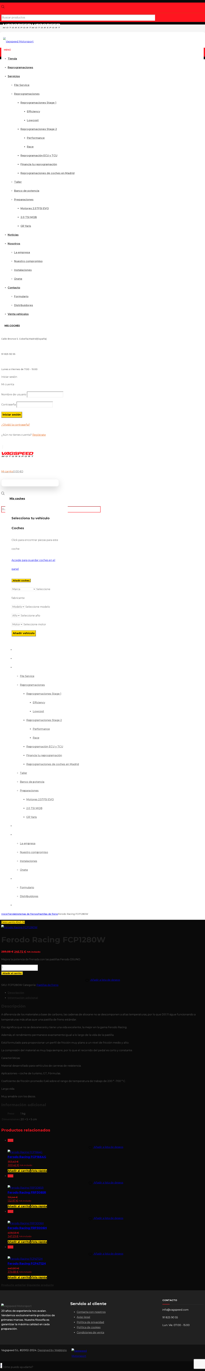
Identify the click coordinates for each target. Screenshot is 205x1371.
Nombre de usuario (13, 394)
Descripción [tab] (16, 992)
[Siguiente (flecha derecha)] (199, 685)
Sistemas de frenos (27, 914)
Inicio (4, 914)
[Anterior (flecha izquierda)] (5, 685)
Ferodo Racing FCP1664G (27, 1157)
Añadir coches (21, 580)
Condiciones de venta (90, 1332)
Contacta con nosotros (91, 1312)
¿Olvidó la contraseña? (15, 424)
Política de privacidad (90, 1322)
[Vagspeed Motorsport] (31, 27)
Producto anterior (13, 1285)
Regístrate (39, 434)
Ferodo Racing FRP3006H (27, 1228)
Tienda (12, 914)
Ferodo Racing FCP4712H (27, 1263)
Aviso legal (83, 1317)
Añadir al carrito (12, 973)
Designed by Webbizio (52, 1350)
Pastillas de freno (48, 914)
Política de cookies (88, 1327)
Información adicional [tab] (23, 997)
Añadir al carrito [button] (19, 1170)
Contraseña (8, 404)
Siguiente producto (40, 1285)
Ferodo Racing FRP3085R (27, 1192)
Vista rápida (39, 1170)
